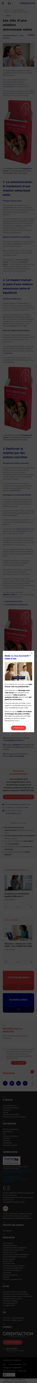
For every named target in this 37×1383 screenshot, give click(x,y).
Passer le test (18, 728)
